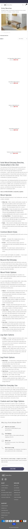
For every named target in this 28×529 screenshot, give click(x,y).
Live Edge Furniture (5, 497)
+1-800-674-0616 (4, 505)
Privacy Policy (4, 515)
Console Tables (4, 485)
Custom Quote (4, 510)
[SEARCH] (23, 5)
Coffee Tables (4, 487)
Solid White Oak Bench (14, 128)
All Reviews (16, 487)
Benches (3, 490)
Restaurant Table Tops (6, 494)
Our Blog (16, 499)
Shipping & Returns (5, 512)
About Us (16, 485)
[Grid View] (1, 38)
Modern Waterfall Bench (14, 105)
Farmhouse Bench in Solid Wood (14, 152)
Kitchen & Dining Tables (6, 492)
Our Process (17, 494)
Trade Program (17, 497)
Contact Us (3, 508)
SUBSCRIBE (13, 469)
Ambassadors (17, 492)
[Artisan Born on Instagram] (5, 479)
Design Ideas (17, 490)
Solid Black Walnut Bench (14, 81)
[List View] (2, 38)
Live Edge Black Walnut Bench (14, 58)
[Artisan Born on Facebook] (2, 479)
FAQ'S (2, 517)
